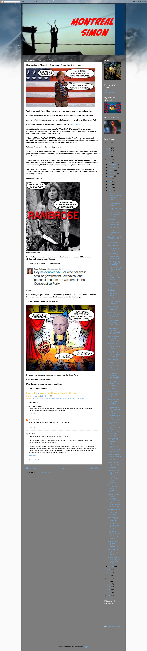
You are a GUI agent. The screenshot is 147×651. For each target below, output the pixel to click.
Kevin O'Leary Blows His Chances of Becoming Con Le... (114, 425)
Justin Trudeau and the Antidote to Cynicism (114, 360)
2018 (109, 156)
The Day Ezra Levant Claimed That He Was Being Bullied (114, 315)
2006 (109, 595)
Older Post (95, 468)
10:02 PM (32, 455)
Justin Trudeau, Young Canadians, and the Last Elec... (114, 247)
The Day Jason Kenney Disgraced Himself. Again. (114, 544)
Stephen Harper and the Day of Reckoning (114, 263)
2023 (109, 142)
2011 (108, 581)
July (110, 179)
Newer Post (31, 468)
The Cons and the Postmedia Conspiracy (114, 433)
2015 (109, 570)
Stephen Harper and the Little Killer (113, 472)
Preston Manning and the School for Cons (114, 214)
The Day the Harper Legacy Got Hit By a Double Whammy (114, 293)
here (37, 393)
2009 (109, 587)
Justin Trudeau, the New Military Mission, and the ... (114, 440)
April (110, 187)
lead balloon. (75, 124)
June (110, 182)
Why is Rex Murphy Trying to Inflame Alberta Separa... (113, 385)
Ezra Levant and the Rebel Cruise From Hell (113, 284)
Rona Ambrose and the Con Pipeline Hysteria (113, 479)
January (111, 566)
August (111, 176)
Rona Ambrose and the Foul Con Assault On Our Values (114, 331)
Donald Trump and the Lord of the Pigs (114, 269)
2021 (109, 148)
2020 (109, 151)
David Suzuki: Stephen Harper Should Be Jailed (114, 526)
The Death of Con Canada (75, 398)
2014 (109, 573)
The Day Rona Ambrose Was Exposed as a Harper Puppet (114, 255)
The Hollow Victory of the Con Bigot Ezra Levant (114, 301)
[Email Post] (50, 396)
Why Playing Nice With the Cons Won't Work (114, 308)
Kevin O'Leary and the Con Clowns (114, 209)
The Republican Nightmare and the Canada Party (114, 560)
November (112, 167)
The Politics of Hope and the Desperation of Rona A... (114, 276)
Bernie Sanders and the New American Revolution (113, 402)
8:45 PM (32, 427)
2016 (109, 162)
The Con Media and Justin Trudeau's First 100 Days (114, 394)
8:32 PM (32, 413)
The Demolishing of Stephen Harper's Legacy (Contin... (114, 488)
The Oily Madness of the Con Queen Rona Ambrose (114, 511)
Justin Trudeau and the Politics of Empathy (114, 518)
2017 (109, 159)
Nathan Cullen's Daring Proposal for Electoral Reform (114, 457)
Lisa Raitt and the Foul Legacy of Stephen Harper (114, 504)
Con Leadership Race (47, 398)
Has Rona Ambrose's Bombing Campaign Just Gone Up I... (114, 375)
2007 (109, 592)
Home (63, 468)
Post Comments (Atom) (44, 472)
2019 (109, 154)
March (110, 190)
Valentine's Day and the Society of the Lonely (114, 367)
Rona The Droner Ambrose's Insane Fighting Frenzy (114, 323)
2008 (109, 590)
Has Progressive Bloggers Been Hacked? (114, 203)
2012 (109, 578)
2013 (109, 575)
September (112, 173)
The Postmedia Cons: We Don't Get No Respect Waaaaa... (114, 345)
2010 (109, 584)
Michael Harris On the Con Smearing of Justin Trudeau (114, 497)
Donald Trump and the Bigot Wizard (114, 197)
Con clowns (36, 398)
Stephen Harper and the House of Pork (114, 409)
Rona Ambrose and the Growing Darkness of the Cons (114, 230)
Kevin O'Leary (61, 398)
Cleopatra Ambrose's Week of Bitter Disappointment (114, 221)
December (112, 164)
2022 (109, 145)
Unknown (32, 420)
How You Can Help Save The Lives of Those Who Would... (114, 353)
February (111, 193)
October (111, 170)
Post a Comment (34, 459)
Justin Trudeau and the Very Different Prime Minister (114, 552)
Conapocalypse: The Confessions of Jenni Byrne (114, 449)
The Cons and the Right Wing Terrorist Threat (114, 338)
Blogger (85, 647)
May (110, 184)
